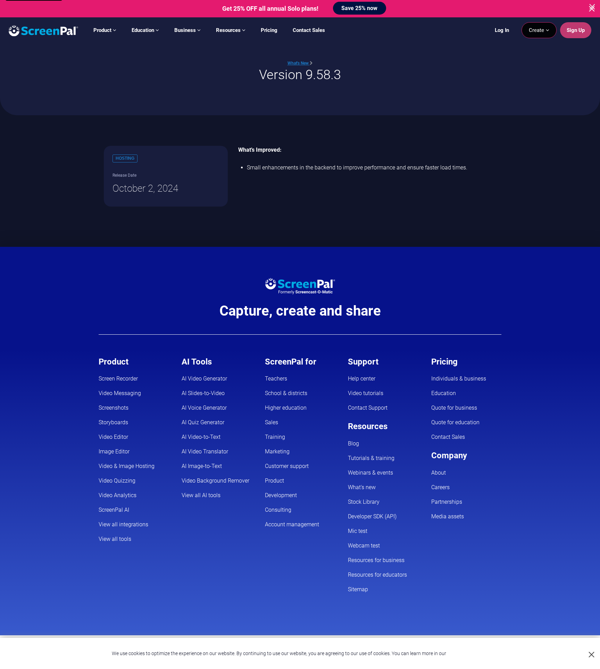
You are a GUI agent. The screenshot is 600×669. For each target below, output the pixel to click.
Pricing (269, 30)
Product (103, 30)
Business (185, 30)
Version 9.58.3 (300, 74)
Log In (502, 30)
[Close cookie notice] (592, 655)
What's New (299, 63)
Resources (229, 30)
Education (144, 30)
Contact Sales (309, 30)
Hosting (125, 158)
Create (537, 30)
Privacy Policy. (462, 653)
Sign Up (576, 30)
